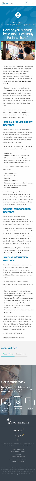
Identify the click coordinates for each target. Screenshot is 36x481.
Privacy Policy (18, 454)
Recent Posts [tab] (21, 354)
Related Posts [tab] (8, 354)
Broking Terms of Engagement (18, 451)
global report (8, 90)
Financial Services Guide (18, 449)
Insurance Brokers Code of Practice (18, 459)
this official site (16, 253)
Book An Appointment (6, 410)
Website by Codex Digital (18, 461)
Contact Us (30, 408)
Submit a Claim (17, 408)
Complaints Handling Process (18, 456)
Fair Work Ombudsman (21, 243)
